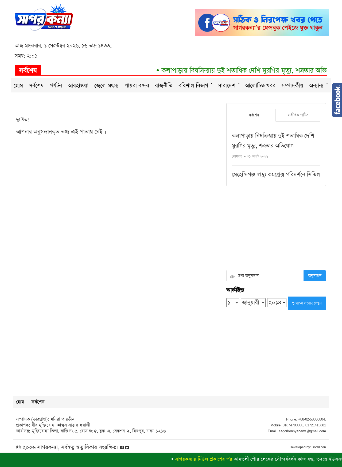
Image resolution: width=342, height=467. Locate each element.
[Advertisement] (276, 228)
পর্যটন (56, 85)
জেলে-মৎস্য (106, 85)
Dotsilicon (319, 447)
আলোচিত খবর (260, 85)
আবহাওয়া (78, 85)
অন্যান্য (316, 85)
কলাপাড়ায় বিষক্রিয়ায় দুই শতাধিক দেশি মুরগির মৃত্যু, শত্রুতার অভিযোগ (243, 70)
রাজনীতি (164, 85)
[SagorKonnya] (44, 17)
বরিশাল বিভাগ (193, 85)
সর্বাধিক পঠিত (298, 115)
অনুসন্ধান (314, 275)
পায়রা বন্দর (137, 85)
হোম (18, 85)
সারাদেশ (226, 85)
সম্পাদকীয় (292, 85)
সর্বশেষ (36, 85)
